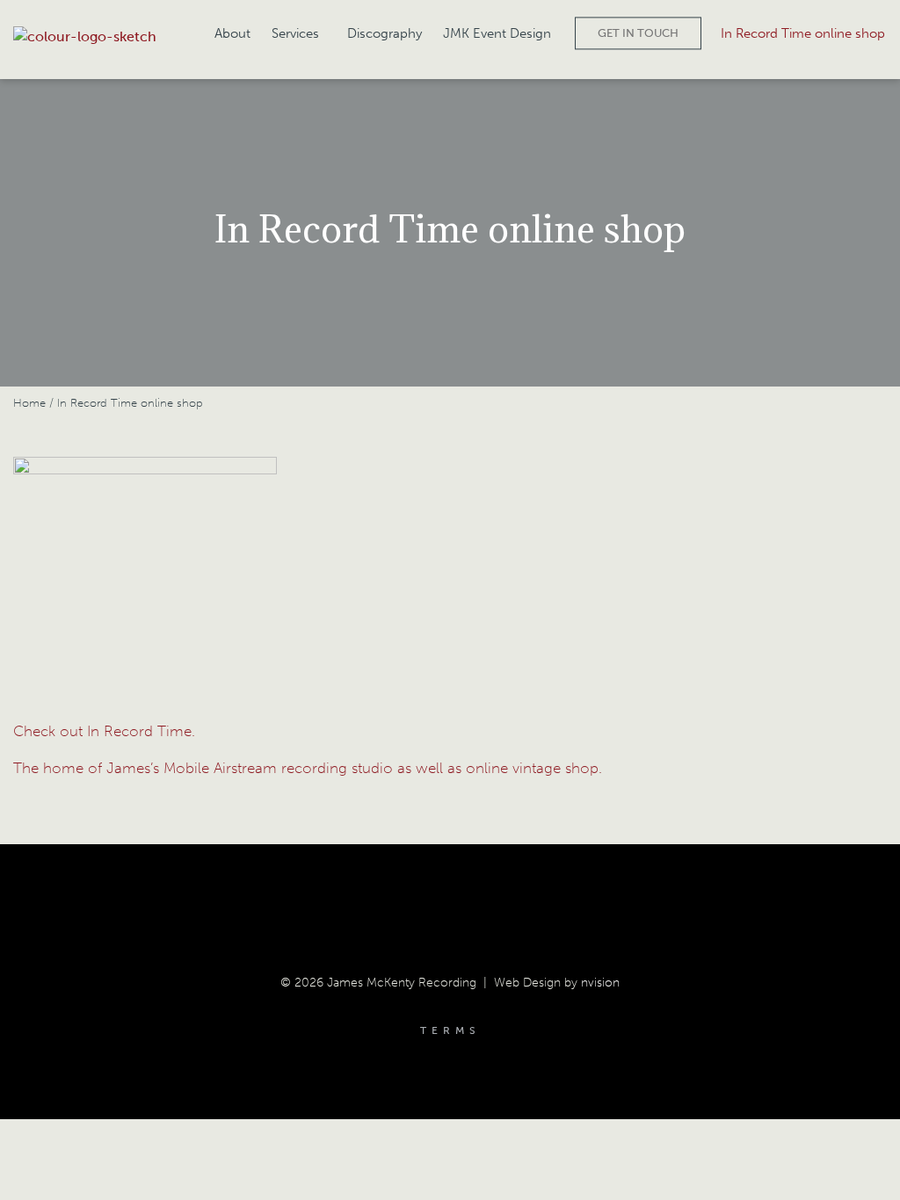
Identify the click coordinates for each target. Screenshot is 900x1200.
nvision (600, 982)
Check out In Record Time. (104, 731)
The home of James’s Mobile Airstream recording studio (205, 768)
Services (295, 33)
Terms (450, 1030)
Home (29, 402)
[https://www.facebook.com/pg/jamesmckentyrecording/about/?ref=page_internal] (421, 905)
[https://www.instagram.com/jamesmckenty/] (479, 905)
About (232, 33)
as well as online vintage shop (498, 768)
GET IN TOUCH (638, 33)
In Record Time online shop (803, 33)
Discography (384, 33)
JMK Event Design (497, 33)
